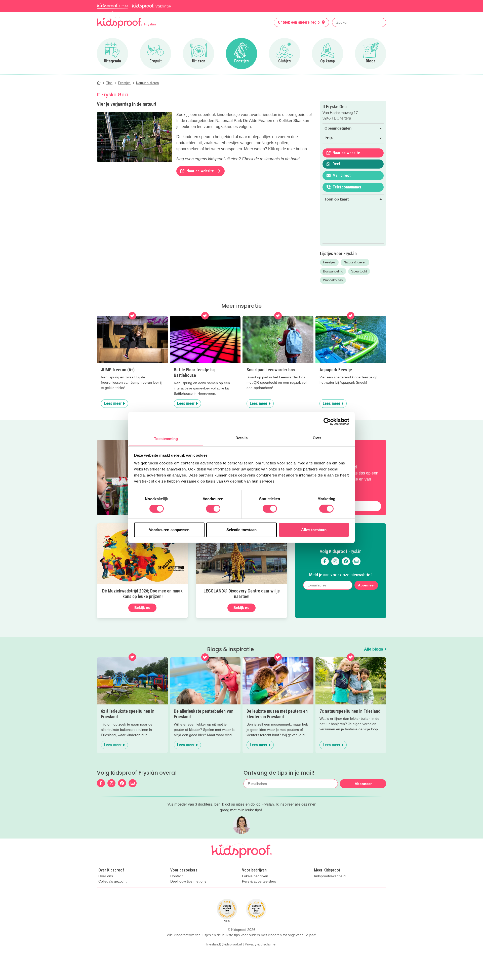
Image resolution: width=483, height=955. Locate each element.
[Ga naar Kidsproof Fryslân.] (99, 83)
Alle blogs (374, 649)
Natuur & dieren (355, 262)
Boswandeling (333, 271)
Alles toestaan (313, 530)
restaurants (270, 159)
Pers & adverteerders (259, 881)
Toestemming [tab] (166, 438)
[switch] (213, 509)
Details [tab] (241, 438)
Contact (176, 876)
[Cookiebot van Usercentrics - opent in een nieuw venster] (327, 421)
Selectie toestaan (241, 530)
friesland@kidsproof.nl (224, 944)
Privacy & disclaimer (261, 944)
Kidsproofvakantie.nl (330, 876)
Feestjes (329, 262)
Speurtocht (359, 271)
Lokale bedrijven (255, 876)
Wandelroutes (333, 280)
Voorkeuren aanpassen (169, 530)
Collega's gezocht (112, 881)
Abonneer (366, 585)
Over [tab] (317, 438)
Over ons (105, 876)
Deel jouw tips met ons (188, 881)
